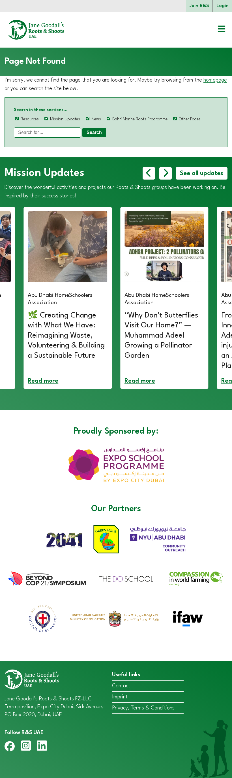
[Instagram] (26, 746)
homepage (215, 80)
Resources (30, 119)
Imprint (120, 697)
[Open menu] (217, 30)
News (96, 119)
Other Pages (190, 119)
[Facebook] (10, 747)
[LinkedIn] (42, 746)
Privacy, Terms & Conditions (143, 708)
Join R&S (199, 5)
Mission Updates (65, 119)
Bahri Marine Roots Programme (139, 119)
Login (222, 5)
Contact (121, 686)
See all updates (201, 173)
